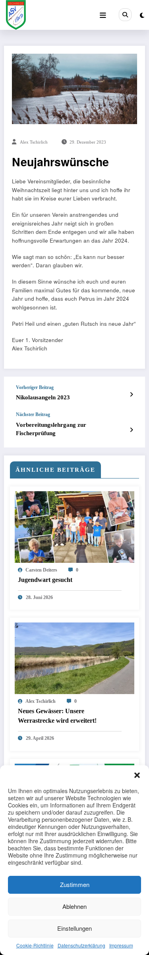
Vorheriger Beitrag (35, 387)
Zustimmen (74, 884)
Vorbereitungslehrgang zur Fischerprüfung (51, 429)
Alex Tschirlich (34, 142)
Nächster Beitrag (33, 414)
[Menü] (103, 15)
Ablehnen (74, 906)
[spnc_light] (142, 15)
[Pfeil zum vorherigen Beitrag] (131, 394)
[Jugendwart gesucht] (74, 526)
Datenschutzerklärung (81, 945)
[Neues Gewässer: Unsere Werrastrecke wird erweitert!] (74, 657)
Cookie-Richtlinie (35, 945)
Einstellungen (74, 928)
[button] (137, 775)
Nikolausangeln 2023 (43, 397)
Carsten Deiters (41, 570)
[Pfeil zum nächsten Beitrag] (131, 429)
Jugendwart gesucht (45, 579)
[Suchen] (125, 14)
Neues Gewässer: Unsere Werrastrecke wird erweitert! (57, 716)
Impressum (121, 945)
